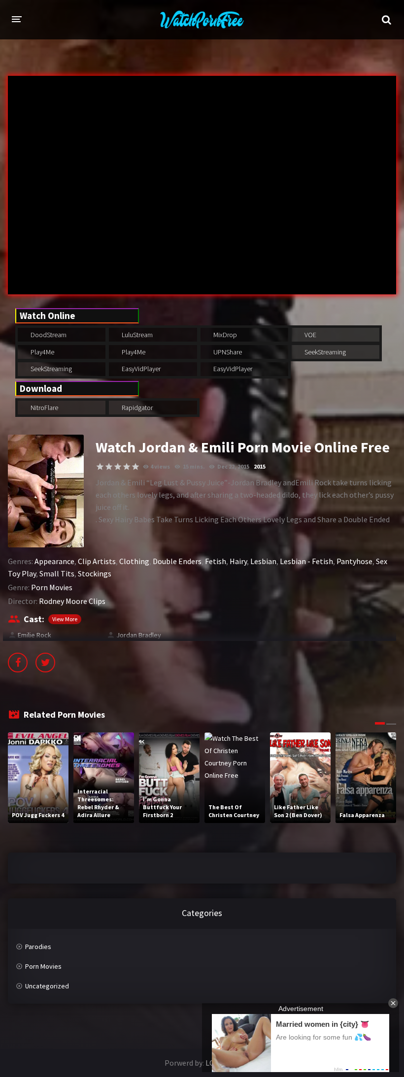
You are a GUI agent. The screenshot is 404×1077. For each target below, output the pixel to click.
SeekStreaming (324, 352)
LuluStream (136, 334)
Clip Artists (97, 561)
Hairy (238, 561)
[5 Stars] (135, 466)
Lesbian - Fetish (306, 561)
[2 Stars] (108, 466)
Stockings (94, 573)
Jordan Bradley (138, 635)
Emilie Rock (34, 635)
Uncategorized (47, 986)
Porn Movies (51, 587)
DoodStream (48, 334)
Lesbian (263, 561)
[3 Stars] (117, 466)
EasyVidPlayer (140, 368)
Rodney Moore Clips (72, 601)
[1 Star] (100, 466)
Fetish (215, 561)
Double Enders (177, 561)
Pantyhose (354, 561)
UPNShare (227, 352)
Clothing (134, 561)
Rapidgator (136, 407)
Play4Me (41, 352)
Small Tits (56, 573)
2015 (260, 466)
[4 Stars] (126, 466)
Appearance (54, 561)
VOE (309, 334)
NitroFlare (43, 407)
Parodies (38, 946)
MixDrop (224, 334)
